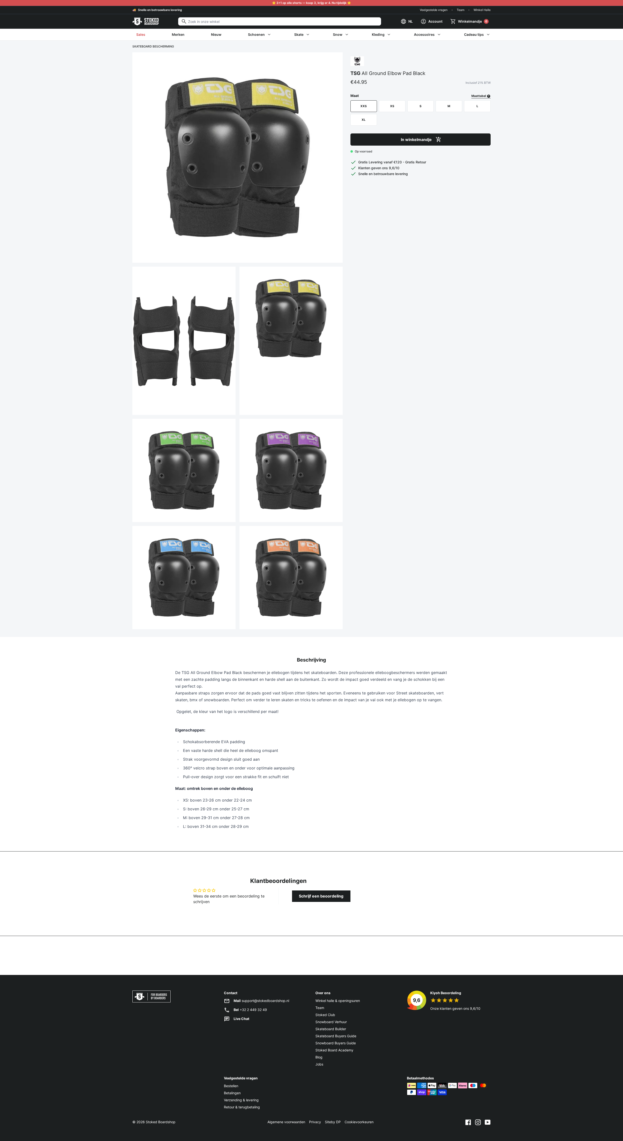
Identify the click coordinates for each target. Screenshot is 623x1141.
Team (460, 10)
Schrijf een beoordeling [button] (321, 896)
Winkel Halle (482, 10)
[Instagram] (478, 1122)
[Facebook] (468, 1122)
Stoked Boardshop (160, 1122)
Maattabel (479, 96)
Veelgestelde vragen (434, 10)
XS (392, 106)
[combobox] (279, 21)
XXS (363, 106)
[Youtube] (488, 1122)
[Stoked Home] (145, 21)
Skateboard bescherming (153, 46)
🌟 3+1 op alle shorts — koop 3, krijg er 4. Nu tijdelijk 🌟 (311, 3)
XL (364, 120)
